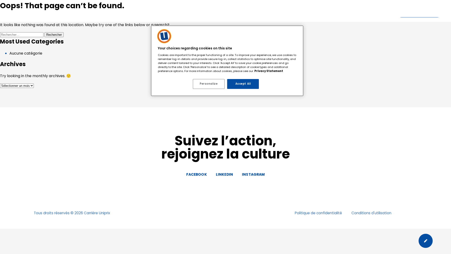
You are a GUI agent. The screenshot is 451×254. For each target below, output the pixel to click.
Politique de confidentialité (318, 212)
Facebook (196, 174)
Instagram (253, 174)
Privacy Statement (268, 71)
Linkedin (224, 174)
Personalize (209, 84)
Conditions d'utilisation (371, 212)
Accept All (243, 84)
